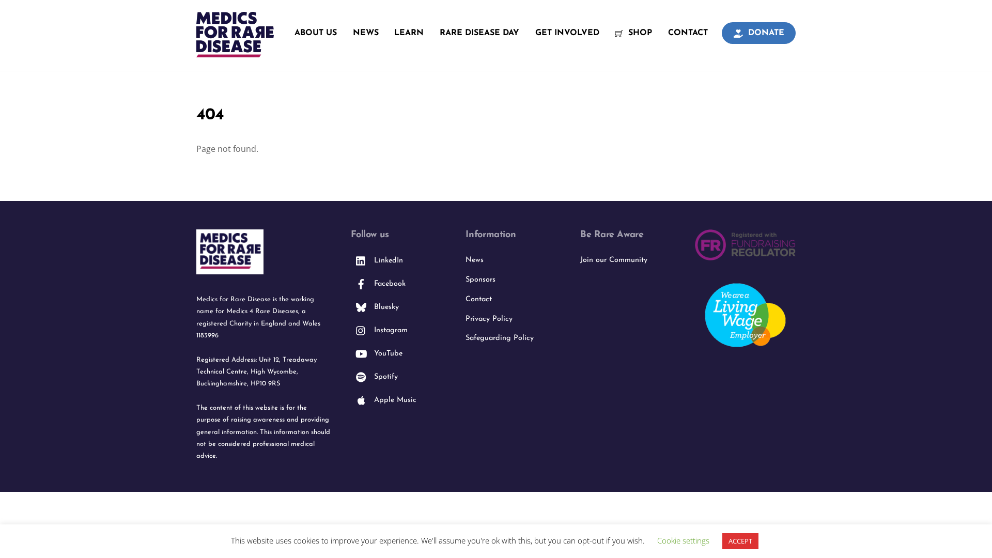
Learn (409, 33)
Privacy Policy (489, 319)
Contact (688, 33)
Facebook (388, 284)
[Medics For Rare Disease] (235, 51)
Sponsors (480, 280)
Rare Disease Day (479, 33)
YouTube (386, 354)
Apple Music (393, 400)
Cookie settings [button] (683, 540)
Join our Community (613, 260)
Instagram (389, 330)
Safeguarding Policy (500, 338)
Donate (765, 33)
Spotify (384, 377)
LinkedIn (387, 261)
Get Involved (567, 33)
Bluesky (385, 307)
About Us (316, 33)
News (366, 33)
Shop (639, 33)
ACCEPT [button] (740, 541)
